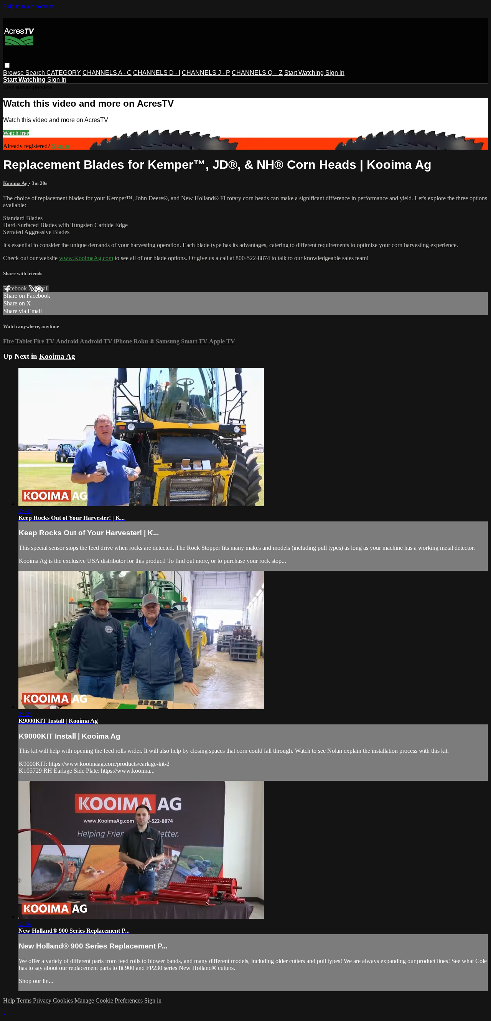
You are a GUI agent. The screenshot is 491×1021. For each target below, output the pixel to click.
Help (9, 1000)
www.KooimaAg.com (86, 258)
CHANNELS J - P (206, 72)
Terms (24, 1000)
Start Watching (304, 72)
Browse (14, 72)
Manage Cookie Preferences (109, 1000)
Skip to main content (28, 6)
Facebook (15, 288)
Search (35, 72)
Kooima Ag (16, 183)
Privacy (43, 1000)
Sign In (56, 79)
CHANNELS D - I (156, 72)
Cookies (63, 1000)
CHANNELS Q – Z (257, 72)
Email (42, 288)
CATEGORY (63, 72)
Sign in (334, 72)
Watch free (16, 133)
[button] (7, 65)
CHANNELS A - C (107, 72)
